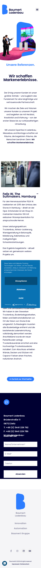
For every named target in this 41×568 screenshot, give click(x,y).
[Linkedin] (23, 551)
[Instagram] (17, 551)
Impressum (15, 564)
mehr (21, 298)
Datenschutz (24, 564)
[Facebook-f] (11, 551)
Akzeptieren (21, 281)
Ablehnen (21, 289)
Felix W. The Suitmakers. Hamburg (19, 195)
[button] (37, 9)
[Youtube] (29, 551)
